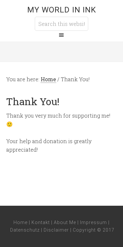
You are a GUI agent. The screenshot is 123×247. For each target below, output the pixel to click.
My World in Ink (61, 9)
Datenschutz (25, 230)
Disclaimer (56, 230)
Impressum (93, 222)
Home (20, 222)
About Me (65, 222)
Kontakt (40, 222)
